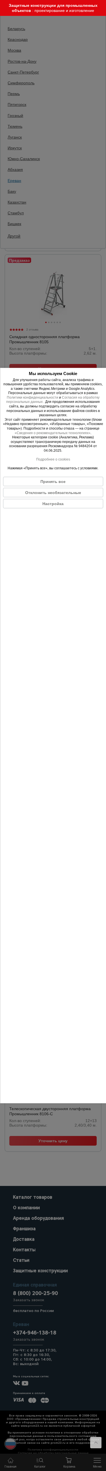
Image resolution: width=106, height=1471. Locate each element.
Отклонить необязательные (53, 492)
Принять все (53, 481)
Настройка (53, 503)
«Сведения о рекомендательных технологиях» (52, 433)
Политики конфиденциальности (32, 397)
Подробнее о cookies (53, 459)
